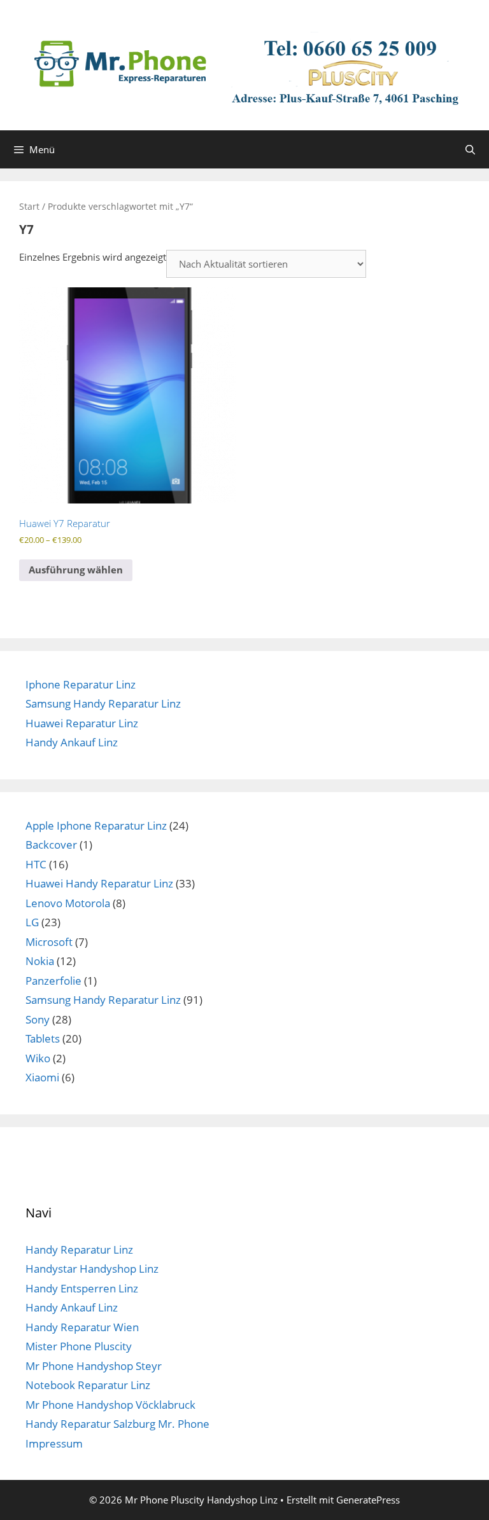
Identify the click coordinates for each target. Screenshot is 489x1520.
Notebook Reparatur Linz (87, 1385)
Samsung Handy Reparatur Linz (103, 703)
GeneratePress (368, 1499)
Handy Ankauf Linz (71, 742)
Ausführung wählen (76, 569)
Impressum (54, 1443)
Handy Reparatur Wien (82, 1327)
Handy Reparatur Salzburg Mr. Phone (117, 1423)
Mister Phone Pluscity (78, 1346)
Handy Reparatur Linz (79, 1249)
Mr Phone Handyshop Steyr (93, 1366)
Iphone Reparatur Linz (80, 684)
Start (29, 206)
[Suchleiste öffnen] (470, 149)
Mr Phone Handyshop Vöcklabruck (110, 1404)
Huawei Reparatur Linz (81, 723)
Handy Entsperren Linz (81, 1288)
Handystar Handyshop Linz (92, 1268)
